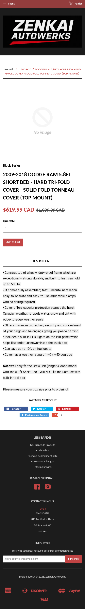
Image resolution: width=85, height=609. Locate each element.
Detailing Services (42, 467)
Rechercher (42, 450)
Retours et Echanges (42, 461)
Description (41, 261)
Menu (11, 3)
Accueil (8, 69)
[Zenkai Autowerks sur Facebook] (37, 488)
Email (43, 509)
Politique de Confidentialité (43, 456)
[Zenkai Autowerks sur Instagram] (48, 488)
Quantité (9, 221)
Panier (78, 3)
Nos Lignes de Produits (42, 445)
